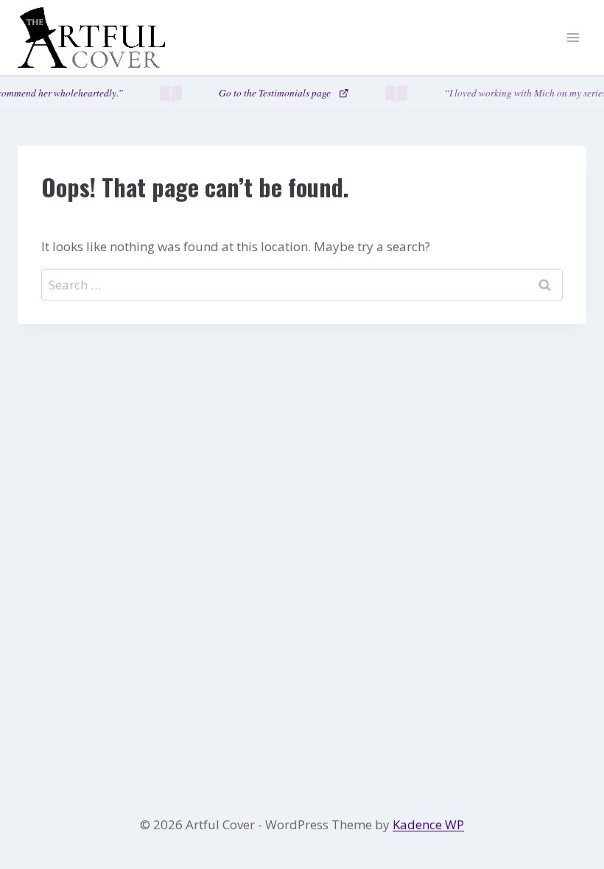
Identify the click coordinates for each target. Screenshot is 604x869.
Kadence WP (428, 824)
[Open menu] (572, 38)
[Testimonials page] (302, 93)
